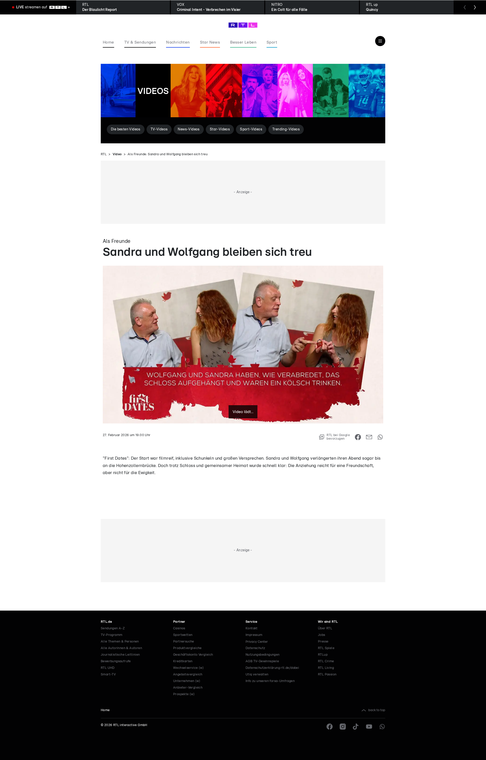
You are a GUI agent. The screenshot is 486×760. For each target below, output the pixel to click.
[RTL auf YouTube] (369, 727)
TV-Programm (111, 635)
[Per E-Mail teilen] (369, 437)
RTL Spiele (326, 648)
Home (105, 710)
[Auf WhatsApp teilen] (380, 437)
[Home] (243, 25)
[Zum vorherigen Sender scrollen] (465, 7)
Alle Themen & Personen (120, 641)
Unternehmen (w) (186, 681)
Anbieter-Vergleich (187, 687)
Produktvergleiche (187, 648)
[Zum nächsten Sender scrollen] (475, 7)
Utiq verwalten (257, 674)
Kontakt (252, 628)
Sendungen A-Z (113, 628)
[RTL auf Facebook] (330, 727)
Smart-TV (108, 674)
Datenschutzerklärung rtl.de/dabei (272, 668)
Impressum (254, 635)
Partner (179, 621)
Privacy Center (257, 642)
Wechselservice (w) (188, 668)
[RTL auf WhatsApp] (382, 727)
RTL (104, 154)
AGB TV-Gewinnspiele (262, 661)
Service (251, 621)
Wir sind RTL (328, 621)
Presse (323, 641)
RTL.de (106, 621)
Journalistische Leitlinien (120, 654)
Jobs (321, 635)
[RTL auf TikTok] (356, 727)
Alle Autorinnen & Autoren (121, 648)
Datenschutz (255, 648)
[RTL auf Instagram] (343, 727)
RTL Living (326, 668)
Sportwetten (182, 635)
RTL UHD (108, 668)
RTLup (323, 654)
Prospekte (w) (184, 694)
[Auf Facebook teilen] (358, 437)
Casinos (179, 628)
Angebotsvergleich (187, 674)
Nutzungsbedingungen (263, 654)
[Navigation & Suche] (380, 41)
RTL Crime (326, 661)
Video (117, 154)
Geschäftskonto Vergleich (193, 654)
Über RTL (325, 628)
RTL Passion (327, 674)
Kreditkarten (183, 661)
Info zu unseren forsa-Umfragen (270, 681)
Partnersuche (183, 641)
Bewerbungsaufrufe (116, 661)
